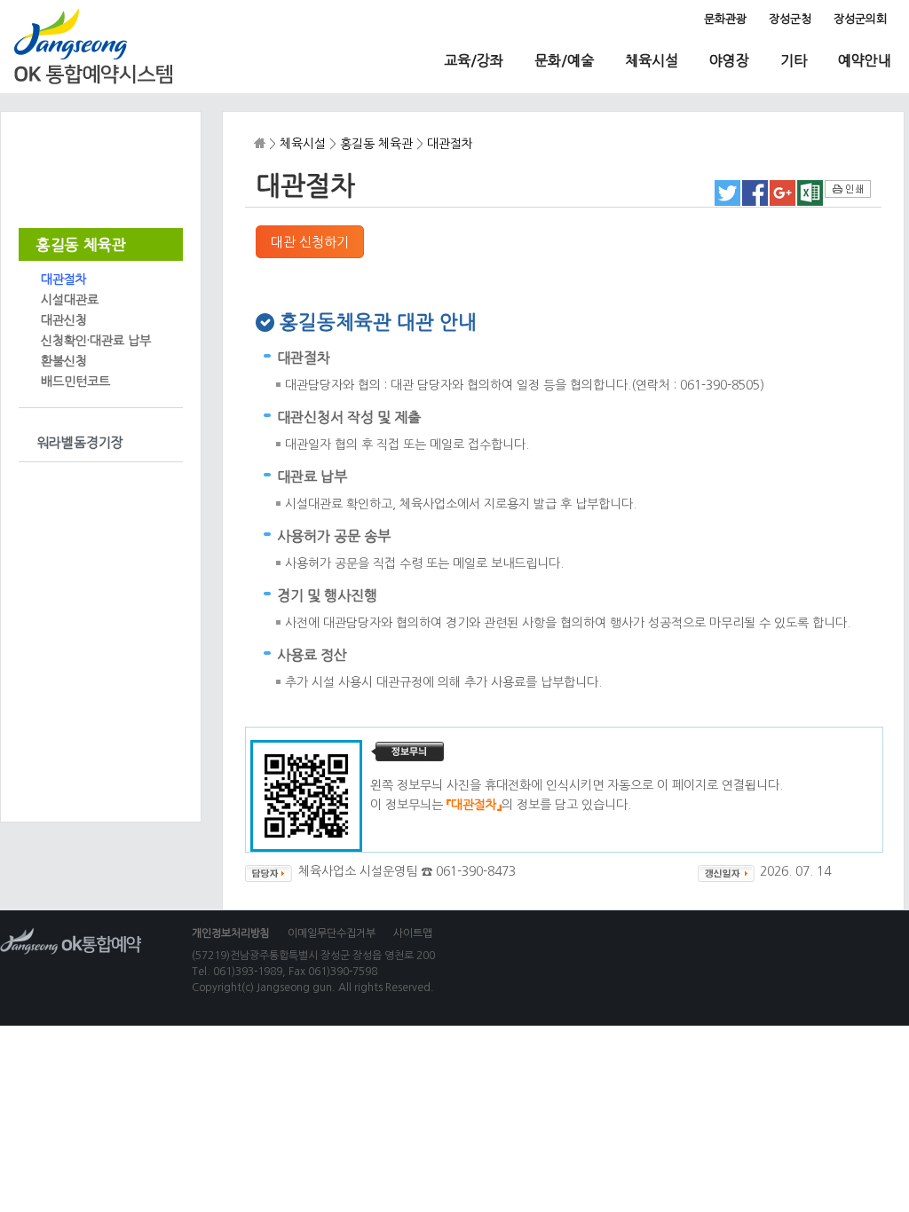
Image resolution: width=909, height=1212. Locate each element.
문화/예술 (564, 60)
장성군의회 (860, 19)
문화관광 (725, 19)
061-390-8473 (476, 871)
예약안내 (864, 60)
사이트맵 (412, 933)
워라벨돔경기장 (79, 442)
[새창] (727, 201)
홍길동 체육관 (81, 244)
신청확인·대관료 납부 (96, 340)
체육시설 (651, 60)
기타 (793, 60)
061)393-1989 (247, 971)
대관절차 (64, 279)
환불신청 (64, 361)
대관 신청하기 (310, 241)
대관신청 (64, 320)
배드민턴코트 (75, 381)
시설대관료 (70, 300)
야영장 (729, 60)
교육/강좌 (473, 60)
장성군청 (790, 19)
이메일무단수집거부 (331, 933)
